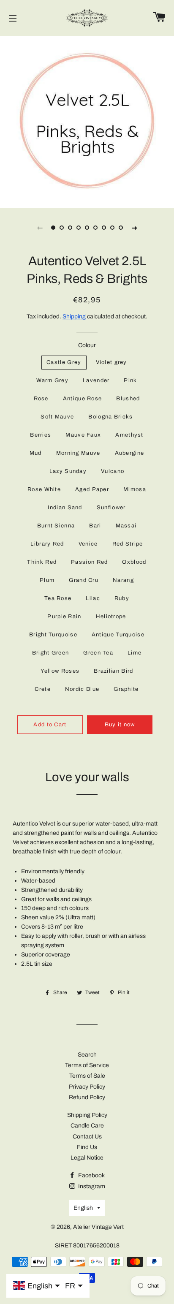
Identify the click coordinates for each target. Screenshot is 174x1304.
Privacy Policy (87, 1087)
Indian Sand (65, 508)
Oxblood (134, 562)
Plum (47, 580)
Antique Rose (82, 399)
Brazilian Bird (113, 671)
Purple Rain (64, 616)
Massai (126, 526)
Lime (134, 653)
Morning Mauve (78, 453)
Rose (41, 399)
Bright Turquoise (53, 635)
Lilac (93, 598)
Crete (43, 689)
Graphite (126, 689)
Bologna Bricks (110, 417)
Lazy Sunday (68, 471)
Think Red (42, 562)
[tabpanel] (87, 121)
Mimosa (134, 489)
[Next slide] (134, 227)
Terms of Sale (87, 1076)
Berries (40, 435)
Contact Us (87, 1136)
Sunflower (111, 508)
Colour (87, 345)
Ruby (121, 598)
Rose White (44, 489)
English (83, 1208)
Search (87, 1054)
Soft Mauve (57, 417)
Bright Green (50, 653)
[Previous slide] (39, 227)
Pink (130, 380)
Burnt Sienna (56, 526)
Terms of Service (87, 1065)
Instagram (91, 1186)
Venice (88, 544)
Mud (36, 453)
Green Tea (98, 653)
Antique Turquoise (118, 635)
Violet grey (111, 362)
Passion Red (89, 562)
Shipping (74, 316)
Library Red (47, 544)
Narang (123, 580)
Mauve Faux (83, 435)
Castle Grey (63, 362)
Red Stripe (127, 544)
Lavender (96, 380)
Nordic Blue (82, 689)
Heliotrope (111, 616)
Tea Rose (57, 598)
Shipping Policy (87, 1115)
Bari (95, 526)
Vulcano (112, 471)
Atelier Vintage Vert (98, 1227)
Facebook (91, 1175)
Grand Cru (83, 580)
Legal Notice (87, 1158)
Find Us (87, 1147)
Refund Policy (87, 1097)
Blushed (128, 399)
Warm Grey (52, 380)
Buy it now (120, 725)
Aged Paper (92, 489)
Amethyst (129, 435)
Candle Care (87, 1125)
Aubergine (129, 453)
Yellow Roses (60, 671)
